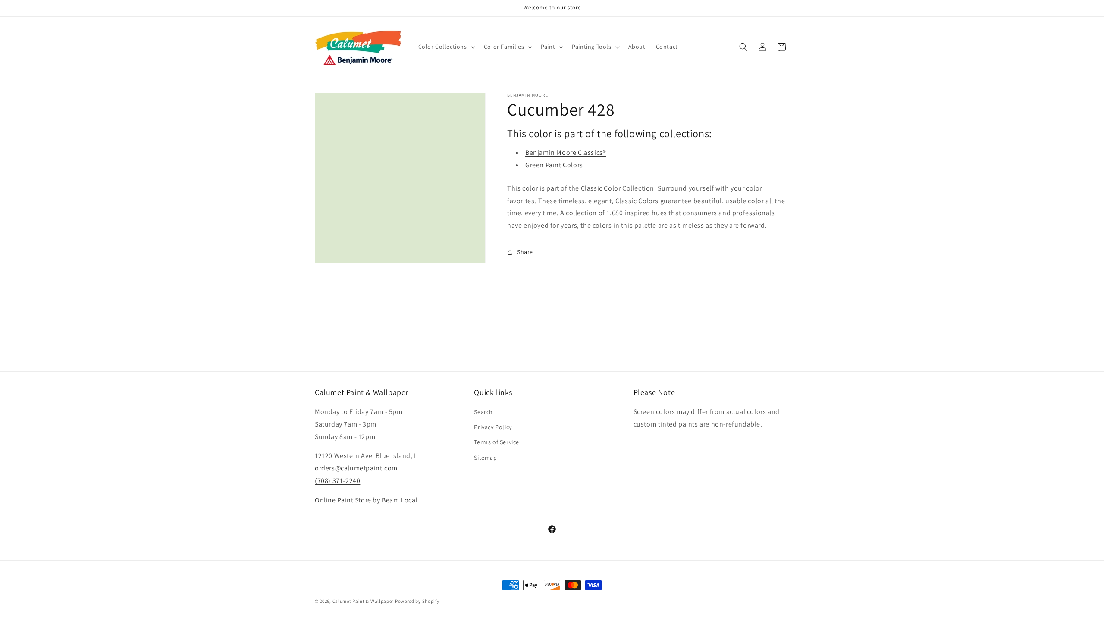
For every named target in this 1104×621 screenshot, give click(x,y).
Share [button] (525, 252)
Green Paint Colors (554, 164)
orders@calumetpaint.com (356, 468)
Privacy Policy (492, 427)
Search (483, 412)
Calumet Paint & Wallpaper (363, 601)
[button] (446, 47)
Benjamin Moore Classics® (565, 152)
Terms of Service (496, 442)
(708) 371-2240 (337, 480)
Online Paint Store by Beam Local (366, 500)
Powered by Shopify (417, 601)
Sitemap (485, 457)
